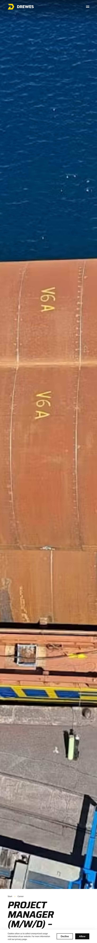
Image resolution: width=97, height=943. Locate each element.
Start (10, 896)
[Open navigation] (87, 6)
